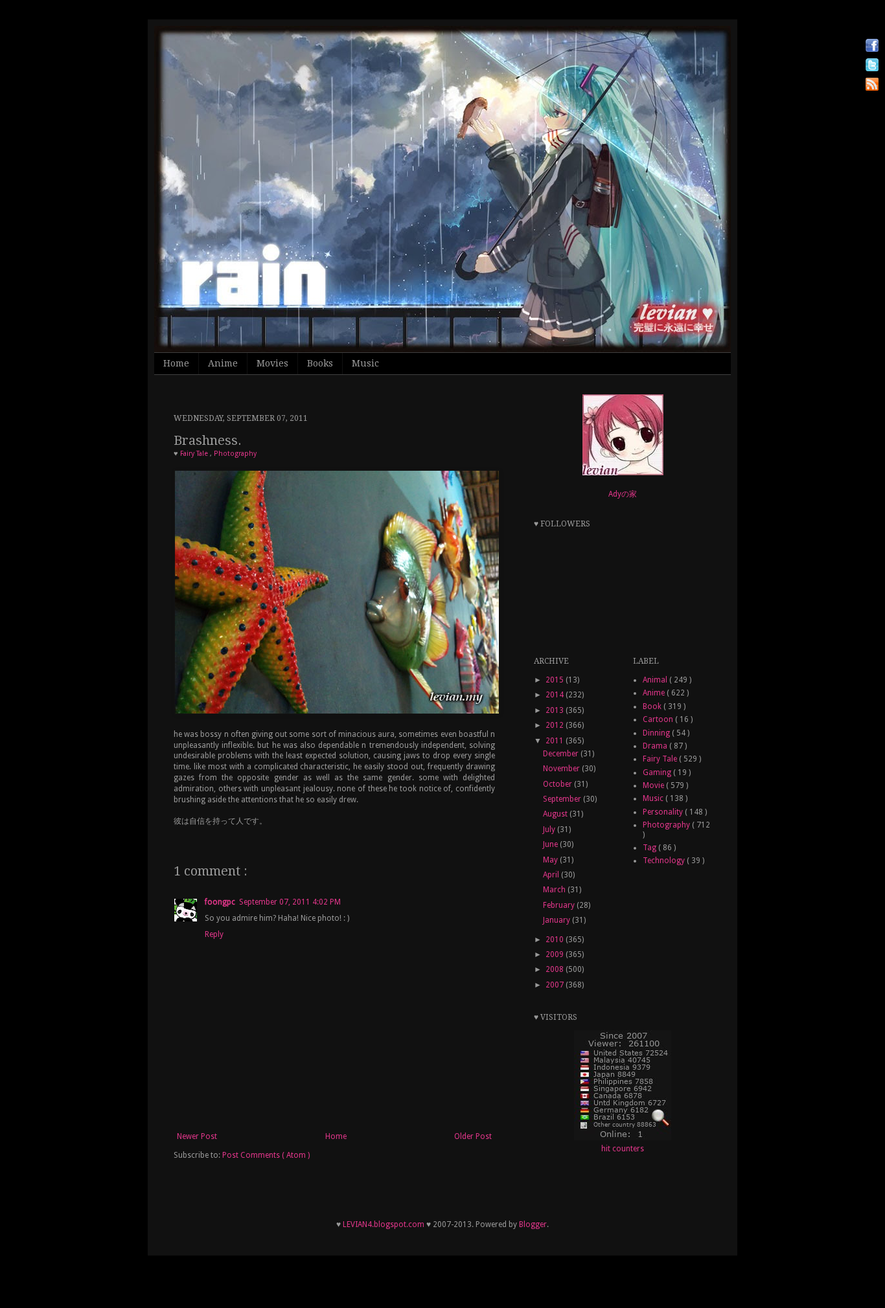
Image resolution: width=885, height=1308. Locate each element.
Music (365, 363)
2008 (556, 969)
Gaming (658, 772)
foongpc (220, 902)
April (552, 874)
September (563, 799)
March (555, 889)
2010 (556, 939)
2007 (556, 984)
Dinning (657, 733)
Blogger (533, 1224)
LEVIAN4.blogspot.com (383, 1224)
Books (320, 363)
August (556, 813)
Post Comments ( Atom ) (266, 1155)
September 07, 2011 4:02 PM (290, 902)
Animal (656, 679)
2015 (556, 679)
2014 (556, 694)
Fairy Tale (195, 453)
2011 (556, 740)
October (558, 784)
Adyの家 (622, 494)
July (550, 829)
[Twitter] (872, 66)
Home (176, 363)
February (560, 905)
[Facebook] (872, 47)
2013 (556, 710)
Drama (656, 745)
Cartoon (659, 719)
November (562, 768)
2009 (556, 954)
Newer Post (197, 1136)
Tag (650, 847)
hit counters (622, 1148)
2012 (556, 725)
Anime (223, 363)
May (551, 859)
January (557, 920)
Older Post (473, 1136)
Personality (664, 812)
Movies (272, 363)
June (551, 844)
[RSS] (872, 86)
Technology (665, 860)
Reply (214, 934)
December (561, 753)
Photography (235, 453)
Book (653, 706)
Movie (654, 785)
